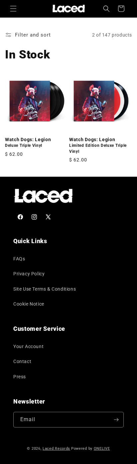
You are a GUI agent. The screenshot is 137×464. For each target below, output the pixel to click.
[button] (13, 8)
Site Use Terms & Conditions (44, 289)
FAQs (19, 258)
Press (19, 376)
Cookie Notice (28, 304)
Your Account (28, 346)
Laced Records (56, 448)
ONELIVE (102, 448)
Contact (22, 361)
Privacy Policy (29, 273)
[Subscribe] (116, 419)
